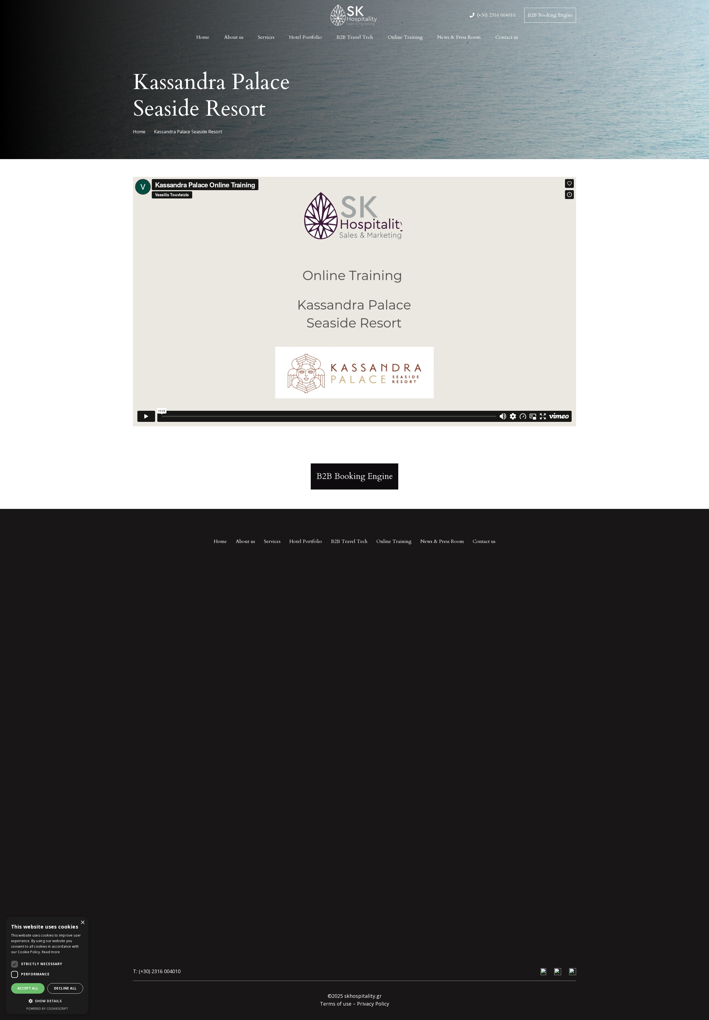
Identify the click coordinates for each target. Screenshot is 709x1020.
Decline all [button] (65, 988)
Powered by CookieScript (47, 1008)
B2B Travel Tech (349, 541)
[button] (47, 1001)
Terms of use (335, 1003)
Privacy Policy (373, 1003)
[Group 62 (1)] (557, 971)
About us (245, 541)
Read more (51, 952)
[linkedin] (572, 971)
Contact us (484, 541)
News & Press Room (442, 541)
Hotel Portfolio (305, 541)
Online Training (394, 541)
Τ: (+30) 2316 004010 (157, 971)
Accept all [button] (27, 988)
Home (220, 541)
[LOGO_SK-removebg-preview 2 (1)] (354, 15)
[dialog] (47, 965)
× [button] (82, 922)
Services (272, 541)
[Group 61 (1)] (542, 971)
